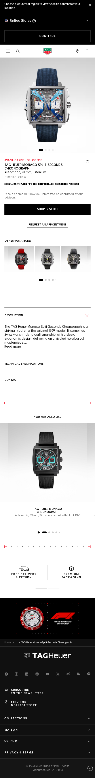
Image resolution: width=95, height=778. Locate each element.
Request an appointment (47, 224)
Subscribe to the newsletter (27, 692)
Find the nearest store (24, 704)
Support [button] (11, 741)
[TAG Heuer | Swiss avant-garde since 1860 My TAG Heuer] (47, 656)
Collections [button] (15, 718)
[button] (87, 51)
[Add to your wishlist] (87, 162)
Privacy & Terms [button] (18, 752)
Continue (65, 36)
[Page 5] (55, 279)
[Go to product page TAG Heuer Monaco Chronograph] (47, 462)
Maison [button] (11, 730)
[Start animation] (38, 532)
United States (20, 20)
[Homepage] (47, 51)
